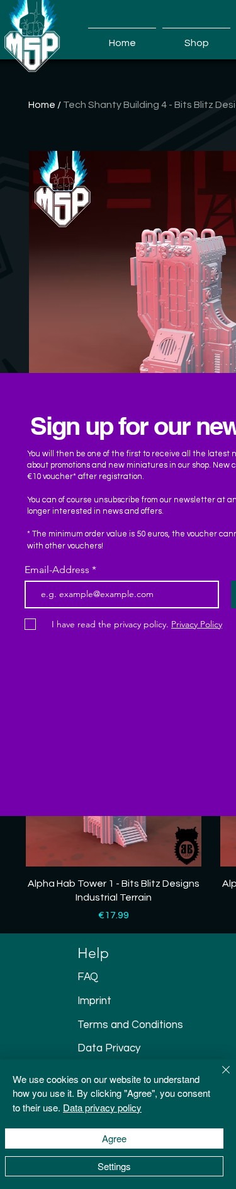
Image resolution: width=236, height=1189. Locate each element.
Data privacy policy (102, 1107)
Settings (114, 1166)
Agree (114, 1138)
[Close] (218, 1077)
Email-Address (57, 570)
